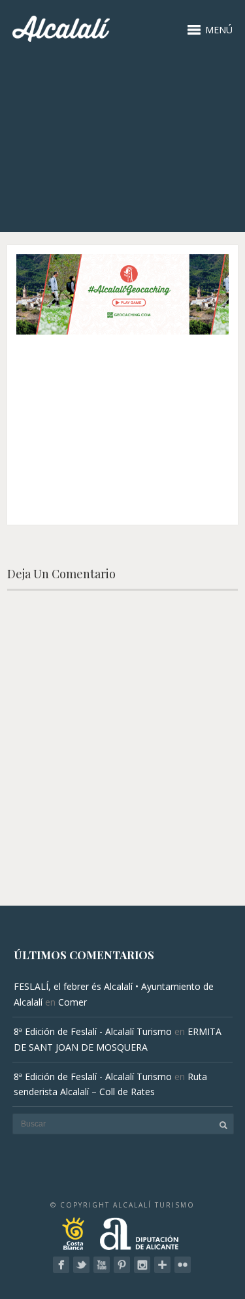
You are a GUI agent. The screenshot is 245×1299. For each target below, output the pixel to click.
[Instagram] (142, 1265)
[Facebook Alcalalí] (61, 1265)
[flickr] (182, 1265)
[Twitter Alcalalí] (81, 1265)
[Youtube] (101, 1265)
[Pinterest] (122, 1265)
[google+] (162, 1265)
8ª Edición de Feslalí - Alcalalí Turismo (93, 1031)
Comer (72, 1002)
